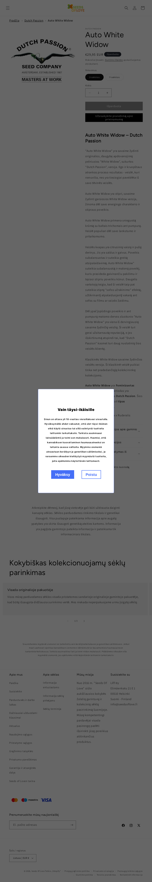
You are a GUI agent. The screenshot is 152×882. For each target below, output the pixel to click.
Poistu (91, 475)
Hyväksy (62, 475)
